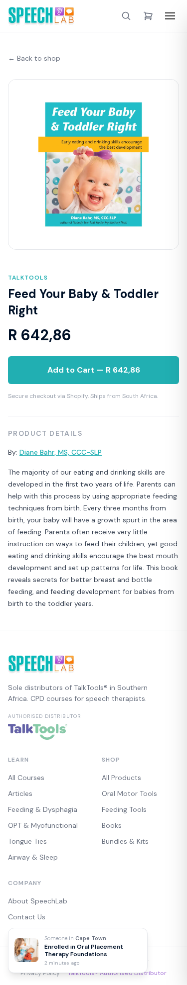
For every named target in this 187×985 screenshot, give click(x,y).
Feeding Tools (124, 809)
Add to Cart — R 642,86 (93, 370)
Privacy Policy (40, 973)
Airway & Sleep (33, 857)
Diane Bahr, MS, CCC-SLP (60, 452)
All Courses (26, 777)
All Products (121, 777)
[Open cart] (148, 16)
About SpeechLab (37, 900)
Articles (20, 793)
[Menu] (170, 15)
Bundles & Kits (125, 841)
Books (112, 825)
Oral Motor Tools (129, 793)
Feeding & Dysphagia (42, 809)
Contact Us (26, 916)
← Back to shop (34, 58)
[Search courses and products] (126, 16)
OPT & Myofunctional (43, 825)
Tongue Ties (27, 841)
